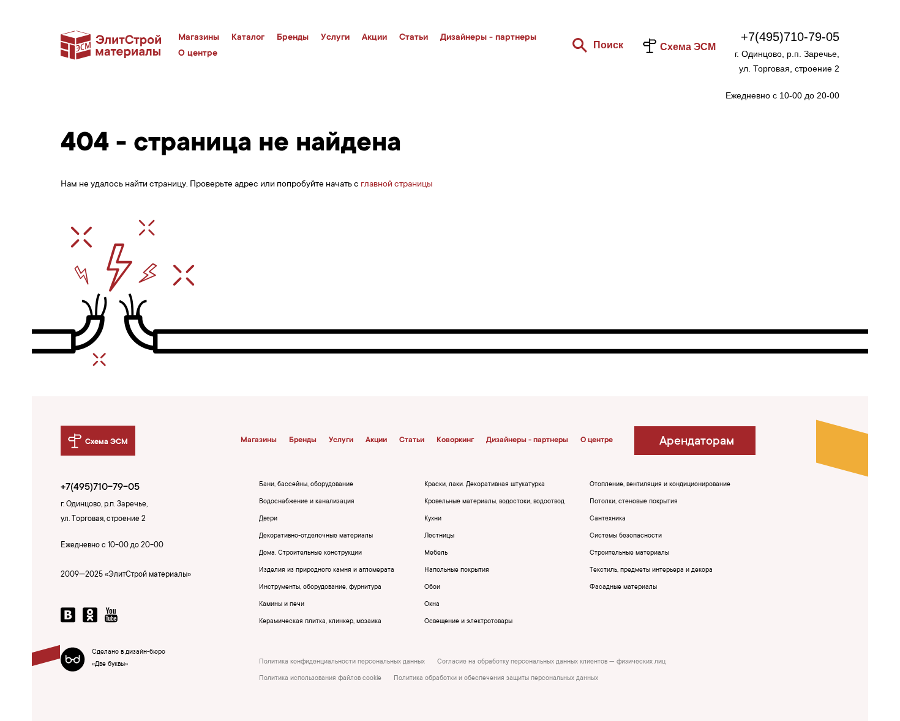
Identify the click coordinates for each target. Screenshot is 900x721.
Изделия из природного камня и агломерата (326, 570)
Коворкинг (455, 440)
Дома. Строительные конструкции (310, 553)
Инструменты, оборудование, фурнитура (320, 587)
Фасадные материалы (623, 587)
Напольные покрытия (456, 570)
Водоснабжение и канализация (306, 502)
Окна (432, 604)
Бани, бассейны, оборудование (306, 485)
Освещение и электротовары (468, 622)
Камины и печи (281, 604)
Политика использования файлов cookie (320, 678)
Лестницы (439, 536)
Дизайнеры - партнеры (488, 38)
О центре (197, 54)
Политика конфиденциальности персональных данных (342, 662)
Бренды (293, 38)
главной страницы (397, 185)
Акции (374, 38)
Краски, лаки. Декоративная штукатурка (484, 485)
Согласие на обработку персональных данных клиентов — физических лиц (551, 662)
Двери (268, 519)
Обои (432, 587)
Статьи (413, 38)
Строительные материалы (629, 553)
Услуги (335, 38)
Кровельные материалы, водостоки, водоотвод (494, 502)
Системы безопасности (626, 536)
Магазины (198, 38)
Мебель (436, 553)
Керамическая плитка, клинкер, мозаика (320, 622)
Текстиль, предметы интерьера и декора (651, 570)
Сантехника (608, 519)
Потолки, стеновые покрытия (634, 502)
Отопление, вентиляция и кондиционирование (660, 485)
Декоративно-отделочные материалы (316, 536)
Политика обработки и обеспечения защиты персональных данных (496, 678)
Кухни (432, 519)
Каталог (247, 38)
